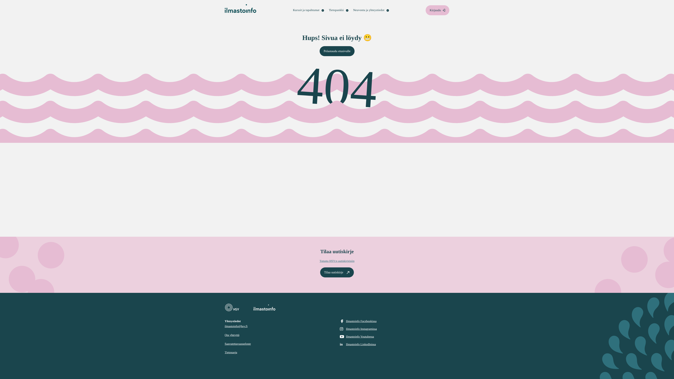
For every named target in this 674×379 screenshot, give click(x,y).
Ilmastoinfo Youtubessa (360, 336)
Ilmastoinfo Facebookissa (361, 321)
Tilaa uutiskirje (333, 272)
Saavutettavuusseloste (238, 343)
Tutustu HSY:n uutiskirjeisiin (336, 261)
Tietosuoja (231, 352)
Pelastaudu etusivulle (337, 51)
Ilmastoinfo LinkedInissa (361, 344)
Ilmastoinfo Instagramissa (361, 329)
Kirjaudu (435, 10)
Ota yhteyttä (232, 335)
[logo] (337, 307)
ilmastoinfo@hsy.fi (236, 326)
